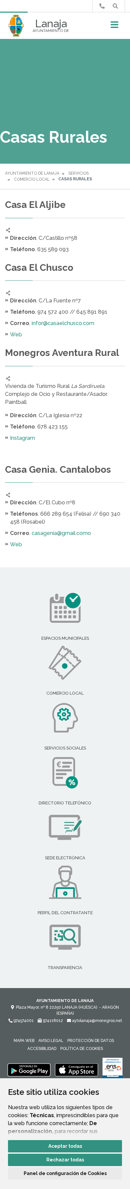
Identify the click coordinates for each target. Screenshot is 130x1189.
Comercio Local (32, 179)
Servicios (78, 173)
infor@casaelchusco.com (63, 323)
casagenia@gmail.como (61, 533)
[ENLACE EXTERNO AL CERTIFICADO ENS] (112, 1069)
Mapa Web (24, 1040)
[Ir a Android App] (29, 1069)
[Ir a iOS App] (77, 1069)
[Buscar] (115, 6)
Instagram (22, 438)
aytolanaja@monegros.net (96, 1020)
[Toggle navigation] (114, 27)
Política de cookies (81, 1048)
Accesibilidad (41, 1048)
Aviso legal (50, 1040)
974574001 (23, 1020)
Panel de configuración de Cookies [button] (65, 1173)
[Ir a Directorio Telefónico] (102, 6)
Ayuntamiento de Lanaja (32, 173)
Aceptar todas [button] (65, 1146)
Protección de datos (90, 1040)
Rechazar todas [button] (65, 1159)
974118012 (52, 1020)
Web (16, 334)
